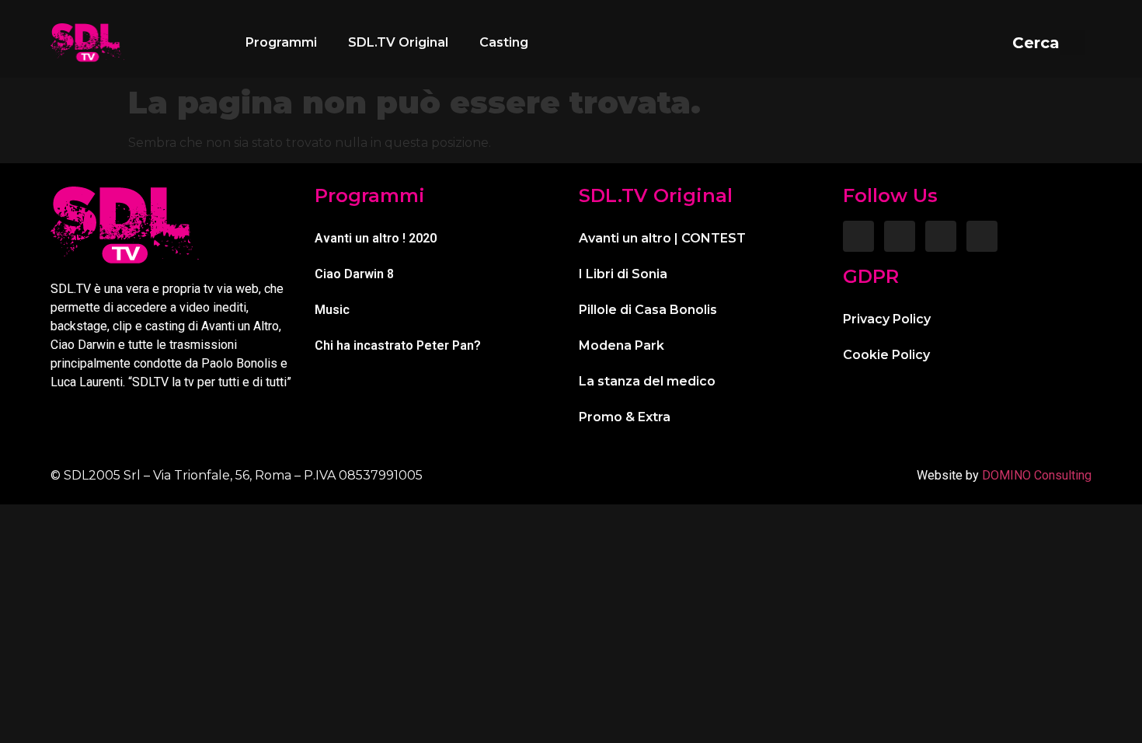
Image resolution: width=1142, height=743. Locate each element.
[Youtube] (982, 236)
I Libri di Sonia (623, 274)
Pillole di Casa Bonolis (648, 309)
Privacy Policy (887, 319)
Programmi (281, 42)
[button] (1048, 42)
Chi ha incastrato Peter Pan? (398, 345)
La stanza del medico (647, 381)
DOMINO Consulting (1037, 475)
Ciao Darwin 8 (354, 274)
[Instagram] (899, 236)
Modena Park (621, 345)
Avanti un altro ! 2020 (376, 238)
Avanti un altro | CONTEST (662, 238)
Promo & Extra (624, 417)
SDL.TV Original (398, 42)
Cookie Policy (886, 354)
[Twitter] (940, 236)
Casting (503, 42)
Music (332, 309)
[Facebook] (858, 236)
